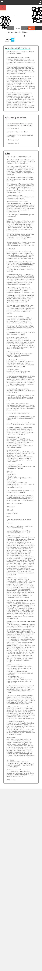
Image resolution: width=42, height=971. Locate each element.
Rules (7, 153)
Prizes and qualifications (15, 118)
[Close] (3, 7)
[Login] (40, 2)
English (13, 40)
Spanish (7, 40)
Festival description (17, 48)
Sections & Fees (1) (24, 32)
